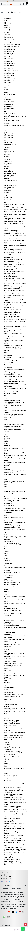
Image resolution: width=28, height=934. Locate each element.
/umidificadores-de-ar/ (10, 189)
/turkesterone (7, 550)
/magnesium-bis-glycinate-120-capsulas (15, 675)
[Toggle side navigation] (1, 4)
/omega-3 (6, 741)
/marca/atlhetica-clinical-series (12, 44)
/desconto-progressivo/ (10, 173)
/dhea (5, 660)
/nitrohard (6, 532)
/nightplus (6, 514)
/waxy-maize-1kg (8, 541)
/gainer (6, 441)
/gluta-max (7, 591)
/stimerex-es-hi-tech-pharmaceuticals (14, 639)
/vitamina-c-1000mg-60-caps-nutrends (14, 567)
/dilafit (5, 467)
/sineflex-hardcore (9, 692)
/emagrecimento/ (8, 91)
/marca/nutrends (8, 68)
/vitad (5, 701)
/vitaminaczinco (8, 593)
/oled (5, 397)
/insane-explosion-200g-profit (12, 842)
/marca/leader (8, 85)
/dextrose (6, 763)
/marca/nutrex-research (10, 67)
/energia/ (6, 118)
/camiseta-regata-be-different (12, 723)
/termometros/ (8, 190)
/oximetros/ (7, 194)
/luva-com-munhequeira (10, 725)
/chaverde (6, 436)
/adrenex (6, 434)
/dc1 (5, 409)
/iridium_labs (7, 30)
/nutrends (6, 32)
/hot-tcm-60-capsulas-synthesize (13, 624)
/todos (5, 87)
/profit (5, 20)
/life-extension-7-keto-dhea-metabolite (14, 603)
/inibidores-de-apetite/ (10, 177)
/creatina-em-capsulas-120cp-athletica (14, 508)
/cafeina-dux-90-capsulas (11, 230)
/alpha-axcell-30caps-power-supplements (15, 498)
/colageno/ (7, 170)
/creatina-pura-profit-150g (11, 722)
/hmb (5, 766)
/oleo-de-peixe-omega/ (10, 128)
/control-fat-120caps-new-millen (13, 629)
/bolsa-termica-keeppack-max (12, 520)
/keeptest (6, 727)
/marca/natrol (7, 82)
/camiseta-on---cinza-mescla (12, 818)
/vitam (5, 433)
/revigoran (7, 730)
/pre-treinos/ (7, 122)
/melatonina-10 (8, 502)
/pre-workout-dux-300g (10, 266)
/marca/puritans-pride (10, 79)
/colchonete (7, 555)
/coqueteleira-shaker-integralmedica (14, 768)
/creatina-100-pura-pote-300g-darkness (15, 319)
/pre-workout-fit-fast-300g (11, 500)
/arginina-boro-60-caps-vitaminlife (13, 293)
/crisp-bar (6, 706)
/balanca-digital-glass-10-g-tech (12, 400)
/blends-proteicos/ (9, 142)
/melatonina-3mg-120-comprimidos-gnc (14, 424)
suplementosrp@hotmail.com (9, 876)
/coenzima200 (8, 503)
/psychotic (7, 641)
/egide (5, 352)
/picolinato (7, 557)
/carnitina (6, 551)
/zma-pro (6, 742)
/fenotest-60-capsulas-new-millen (13, 794)
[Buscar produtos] (20, 4)
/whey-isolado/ (8, 161)
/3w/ (5, 130)
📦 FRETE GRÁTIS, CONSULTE (14, 1)
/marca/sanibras (8, 53)
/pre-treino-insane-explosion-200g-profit (15, 452)
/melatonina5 (7, 646)
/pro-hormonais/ (8, 135)
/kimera (6, 691)
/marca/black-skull (9, 80)
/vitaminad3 (7, 515)
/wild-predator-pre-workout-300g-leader (15, 244)
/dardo (6, 395)
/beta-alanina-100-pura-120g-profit (13, 345)
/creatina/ (6, 123)
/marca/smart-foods (9, 39)
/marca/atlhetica (8, 37)
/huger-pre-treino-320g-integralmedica (14, 321)
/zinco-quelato (8, 477)
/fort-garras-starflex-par (10, 775)
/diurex (6, 343)
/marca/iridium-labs (9, 60)
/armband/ (7, 159)
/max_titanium (7, 18)
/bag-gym (6, 773)
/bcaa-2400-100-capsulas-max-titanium (15, 627)
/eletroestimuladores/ (10, 182)
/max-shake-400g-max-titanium (12, 526)
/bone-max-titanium (9, 505)
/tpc (5, 496)
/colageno (6, 630)
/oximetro (6, 398)
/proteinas (6, 195)
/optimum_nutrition (9, 29)
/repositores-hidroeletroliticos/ (12, 120)
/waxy (5, 761)
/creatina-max (8, 780)
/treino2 (6, 484)
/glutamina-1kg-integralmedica (12, 527)
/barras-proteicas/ (9, 197)
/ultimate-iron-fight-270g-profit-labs (13, 797)
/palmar (6, 689)
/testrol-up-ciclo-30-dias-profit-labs (13, 221)
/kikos (5, 479)
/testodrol (6, 465)
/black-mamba (8, 670)
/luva (5, 703)
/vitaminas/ (7, 115)
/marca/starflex (8, 42)
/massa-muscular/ (9, 108)
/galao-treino (7, 765)
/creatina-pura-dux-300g (11, 232)
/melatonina (7, 281)
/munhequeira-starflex (10, 782)
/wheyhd (6, 605)
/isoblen (6, 587)
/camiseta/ (7, 149)
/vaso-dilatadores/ (9, 171)
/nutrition (6, 22)
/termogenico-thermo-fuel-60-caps (13, 213)
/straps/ (6, 111)
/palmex (6, 771)
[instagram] (7, 881)
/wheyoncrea (7, 560)
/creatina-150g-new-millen (11, 379)
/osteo (5, 579)
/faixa (5, 507)
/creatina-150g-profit (9, 373)
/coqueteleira (7, 715)
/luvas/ (6, 132)
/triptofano (7, 570)
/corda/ (6, 96)
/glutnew (6, 716)
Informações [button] (5, 885)
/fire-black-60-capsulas (10, 586)
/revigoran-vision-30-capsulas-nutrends (15, 474)
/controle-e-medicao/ (10, 175)
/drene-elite (7, 648)
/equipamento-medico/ (10, 144)
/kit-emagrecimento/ (9, 101)
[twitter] (9, 881)
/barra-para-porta (9, 687)
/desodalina (7, 682)
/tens (5, 419)
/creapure (6, 734)
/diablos (6, 668)
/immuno (6, 460)
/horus (6, 443)
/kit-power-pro (8, 718)
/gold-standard (8, 563)
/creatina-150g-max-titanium (11, 625)
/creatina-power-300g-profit (11, 347)
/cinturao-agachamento (10, 704)
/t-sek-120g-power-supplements (12, 746)
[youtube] (5, 881)
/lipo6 (5, 651)
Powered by (10, 929)
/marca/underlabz (9, 73)
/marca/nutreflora (9, 55)
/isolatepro (7, 445)
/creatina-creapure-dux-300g (12, 374)
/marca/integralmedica (10, 41)
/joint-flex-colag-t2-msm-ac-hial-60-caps (15, 211)
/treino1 (6, 553)
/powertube (7, 469)
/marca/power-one (9, 51)
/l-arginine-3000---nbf (10, 796)
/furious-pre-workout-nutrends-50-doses (15, 209)
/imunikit (6, 453)
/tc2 (5, 565)
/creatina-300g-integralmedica (12, 751)
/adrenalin (6, 685)
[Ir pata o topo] (25, 924)
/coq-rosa (6, 759)
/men (5, 684)
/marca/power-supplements (11, 46)
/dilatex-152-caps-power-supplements (14, 732)
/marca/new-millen (9, 58)
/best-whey (7, 677)
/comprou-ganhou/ (9, 146)
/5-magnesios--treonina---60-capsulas (14, 851)
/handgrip (6, 770)
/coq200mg (7, 495)
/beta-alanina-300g (9, 672)
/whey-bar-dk (7, 699)
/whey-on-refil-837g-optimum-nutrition (14, 663)
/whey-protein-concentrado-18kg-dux (14, 264)
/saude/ (6, 92)
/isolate (6, 548)
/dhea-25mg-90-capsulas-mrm (12, 309)
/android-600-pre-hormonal (11, 720)
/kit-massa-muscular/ (10, 140)
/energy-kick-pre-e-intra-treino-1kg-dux (15, 536)
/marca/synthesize (9, 65)
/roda (5, 486)
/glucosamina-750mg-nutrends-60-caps (15, 208)
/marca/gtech (7, 77)
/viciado (6, 489)
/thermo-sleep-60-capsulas (11, 543)
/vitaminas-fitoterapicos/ (10, 98)
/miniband (6, 488)
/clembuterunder (8, 562)
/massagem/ (7, 183)
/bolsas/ (6, 139)
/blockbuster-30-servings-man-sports (14, 581)
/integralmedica (8, 24)
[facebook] (2, 881)
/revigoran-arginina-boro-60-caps (13, 263)
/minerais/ (6, 153)
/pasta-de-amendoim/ (10, 113)
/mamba (6, 534)
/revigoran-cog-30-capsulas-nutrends (14, 476)
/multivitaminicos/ (8, 104)
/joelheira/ (6, 178)
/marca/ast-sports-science (11, 84)
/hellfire (6, 606)
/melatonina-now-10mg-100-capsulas (14, 233)
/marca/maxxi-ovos (9, 63)
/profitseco (7, 558)
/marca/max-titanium (9, 49)
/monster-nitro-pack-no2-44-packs (13, 694)
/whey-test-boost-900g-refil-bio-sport (14, 813)
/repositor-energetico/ (10, 199)
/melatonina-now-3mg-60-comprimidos (14, 311)
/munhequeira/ (8, 163)
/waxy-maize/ (7, 154)
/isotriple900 (7, 679)
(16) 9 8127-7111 (7, 875)
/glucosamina (7, 634)
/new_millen (7, 27)
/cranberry (7, 438)
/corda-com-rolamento (10, 661)
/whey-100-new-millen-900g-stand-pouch (15, 809)
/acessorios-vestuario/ (10, 94)
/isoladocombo (8, 364)
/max (5, 447)
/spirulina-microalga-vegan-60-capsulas (15, 459)
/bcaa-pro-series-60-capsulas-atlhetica (14, 673)
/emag (5, 680)
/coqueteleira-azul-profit (10, 608)
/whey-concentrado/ (9, 103)
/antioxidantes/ (8, 156)
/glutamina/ (7, 147)
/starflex (6, 25)
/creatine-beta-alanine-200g (11, 238)
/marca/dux (7, 56)
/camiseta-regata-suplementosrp (13, 519)
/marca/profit (7, 72)
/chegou (6, 89)
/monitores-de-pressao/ (10, 185)
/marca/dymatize (8, 61)
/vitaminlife (7, 34)
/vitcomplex (7, 744)
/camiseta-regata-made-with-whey (13, 735)
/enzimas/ (6, 168)
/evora (6, 594)
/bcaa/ (5, 110)
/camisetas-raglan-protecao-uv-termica (14, 728)
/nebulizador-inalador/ (10, 187)
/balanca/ (6, 192)
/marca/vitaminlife (9, 75)
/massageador (8, 417)
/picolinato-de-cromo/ (10, 151)
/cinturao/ (6, 158)
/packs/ (6, 165)
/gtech (5, 36)
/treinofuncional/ (8, 137)
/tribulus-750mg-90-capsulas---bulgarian (15, 811)
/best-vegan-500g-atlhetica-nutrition (14, 517)
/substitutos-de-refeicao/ (10, 180)
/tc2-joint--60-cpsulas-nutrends (12, 826)
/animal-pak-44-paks (10, 632)
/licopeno (6, 440)
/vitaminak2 (7, 569)
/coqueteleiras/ (8, 106)
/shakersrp (7, 589)
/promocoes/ (7, 99)
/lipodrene (6, 649)
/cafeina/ (6, 166)
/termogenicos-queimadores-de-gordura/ (15, 116)
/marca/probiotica (9, 48)
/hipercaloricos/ (8, 134)
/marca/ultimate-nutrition (11, 70)
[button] (23, 4)
